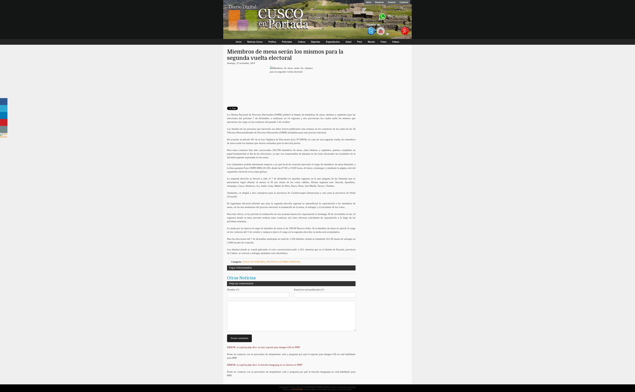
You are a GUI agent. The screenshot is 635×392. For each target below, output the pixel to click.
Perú (359, 42)
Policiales (287, 42)
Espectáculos (333, 42)
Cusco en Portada (253, 262)
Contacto (404, 2)
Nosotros (379, 2)
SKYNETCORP (297, 389)
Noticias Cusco (255, 42)
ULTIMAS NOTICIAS (289, 262)
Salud (348, 42)
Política (272, 42)
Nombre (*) (233, 289)
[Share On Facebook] (3, 101)
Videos (395, 42)
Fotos (383, 42)
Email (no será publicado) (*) (309, 289)
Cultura (301, 42)
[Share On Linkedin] (3, 115)
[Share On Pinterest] (3, 122)
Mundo (371, 42)
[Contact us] (3, 129)
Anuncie (392, 2)
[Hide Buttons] (4, 137)
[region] (317, 20)
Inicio (368, 2)
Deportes (315, 42)
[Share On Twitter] (3, 108)
